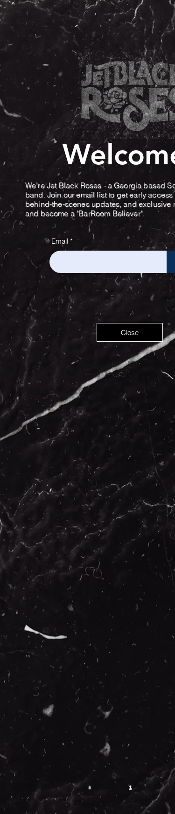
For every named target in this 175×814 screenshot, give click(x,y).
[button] (130, 332)
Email (59, 241)
